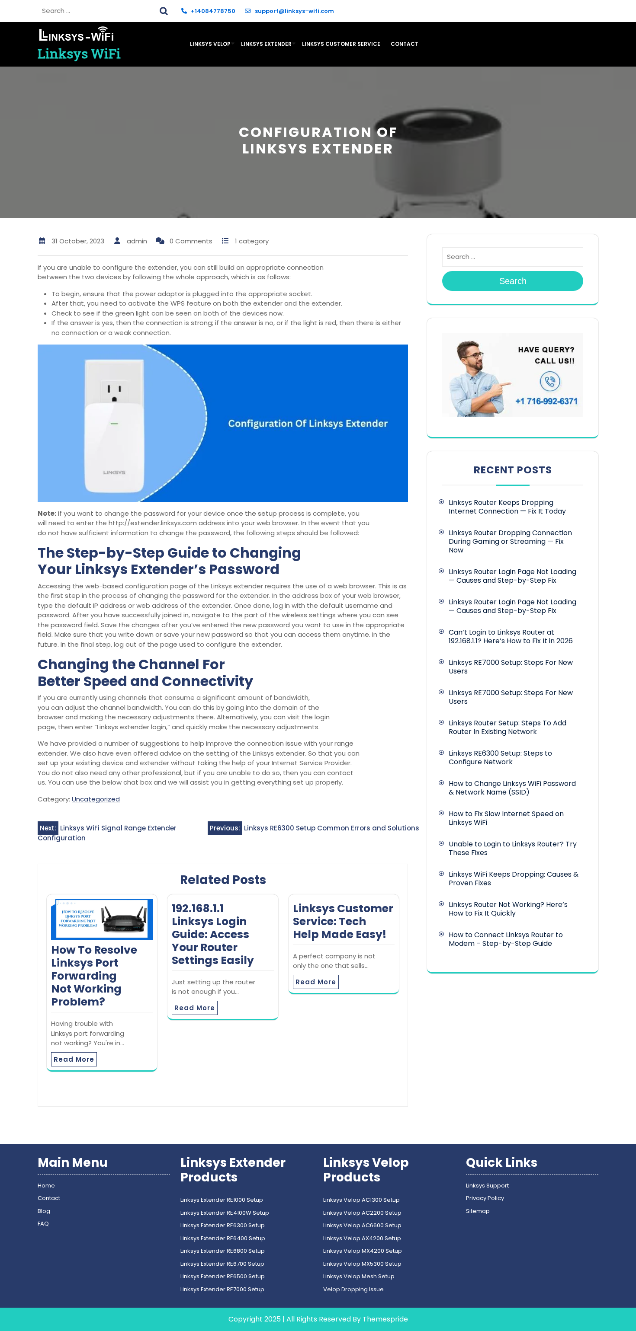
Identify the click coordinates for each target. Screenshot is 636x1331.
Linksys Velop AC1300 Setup (361, 1200)
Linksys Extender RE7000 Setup (222, 1289)
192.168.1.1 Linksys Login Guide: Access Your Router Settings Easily (213, 934)
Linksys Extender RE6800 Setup (222, 1251)
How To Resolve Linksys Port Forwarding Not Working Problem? (94, 975)
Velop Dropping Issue (353, 1289)
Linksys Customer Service (341, 44)
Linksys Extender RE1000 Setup (221, 1200)
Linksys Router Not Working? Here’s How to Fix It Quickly (508, 909)
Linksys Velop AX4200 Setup (362, 1238)
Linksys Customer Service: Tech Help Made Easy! (343, 921)
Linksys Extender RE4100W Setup (224, 1213)
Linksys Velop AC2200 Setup (362, 1213)
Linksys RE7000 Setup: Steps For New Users (511, 667)
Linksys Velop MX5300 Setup (362, 1264)
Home (46, 1185)
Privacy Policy (485, 1198)
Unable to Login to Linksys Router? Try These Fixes (513, 848)
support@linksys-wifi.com (294, 11)
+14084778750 (213, 11)
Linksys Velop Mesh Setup (359, 1276)
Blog (44, 1211)
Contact (404, 44)
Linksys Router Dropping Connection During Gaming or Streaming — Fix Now (510, 541)
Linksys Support (487, 1185)
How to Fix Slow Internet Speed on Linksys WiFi (506, 818)
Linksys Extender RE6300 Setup (222, 1225)
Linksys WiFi (79, 53)
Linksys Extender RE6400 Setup (222, 1238)
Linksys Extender (266, 44)
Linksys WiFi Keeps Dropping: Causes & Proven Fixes (513, 878)
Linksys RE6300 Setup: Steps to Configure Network (500, 757)
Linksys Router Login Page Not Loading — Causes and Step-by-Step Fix (512, 576)
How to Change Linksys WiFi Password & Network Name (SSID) (512, 788)
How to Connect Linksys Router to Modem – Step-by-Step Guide (506, 939)
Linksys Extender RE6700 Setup (222, 1264)
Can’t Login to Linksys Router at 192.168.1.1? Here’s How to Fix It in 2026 (512, 636)
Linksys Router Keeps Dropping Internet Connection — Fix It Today (508, 507)
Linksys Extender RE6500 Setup (222, 1276)
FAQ (43, 1223)
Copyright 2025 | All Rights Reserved (289, 1319)
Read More (74, 1059)
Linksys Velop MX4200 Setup (362, 1251)
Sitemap (478, 1211)
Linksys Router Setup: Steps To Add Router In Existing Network (507, 727)
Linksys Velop (210, 44)
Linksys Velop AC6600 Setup (362, 1225)
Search (165, 9)
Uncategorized (96, 799)
